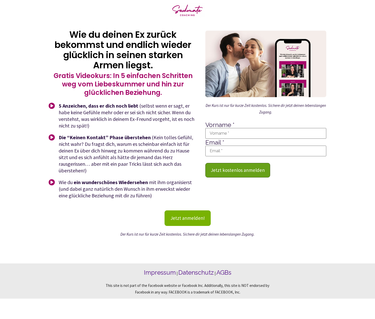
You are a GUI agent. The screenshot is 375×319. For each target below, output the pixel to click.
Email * (214, 142)
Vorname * (219, 125)
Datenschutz (196, 272)
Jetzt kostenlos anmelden (238, 170)
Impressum (160, 272)
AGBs (223, 272)
